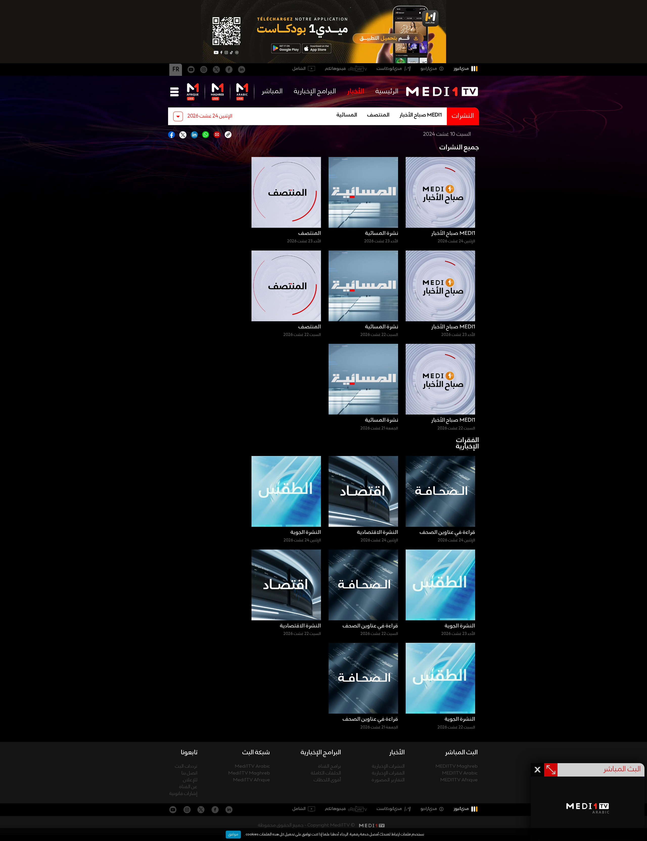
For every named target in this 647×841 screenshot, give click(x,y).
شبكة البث (256, 752)
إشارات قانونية (183, 793)
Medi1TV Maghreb (249, 773)
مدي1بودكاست (389, 68)
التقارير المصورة (388, 780)
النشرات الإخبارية (388, 766)
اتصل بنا (189, 773)
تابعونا (189, 752)
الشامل (299, 68)
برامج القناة (329, 766)
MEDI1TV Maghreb (456, 766)
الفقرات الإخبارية (388, 773)
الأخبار (355, 91)
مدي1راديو (429, 68)
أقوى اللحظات (327, 780)
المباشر (272, 91)
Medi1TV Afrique (251, 780)
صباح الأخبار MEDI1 (421, 115)
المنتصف (378, 115)
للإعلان (190, 780)
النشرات (463, 116)
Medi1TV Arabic (252, 766)
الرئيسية (387, 91)
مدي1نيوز (461, 68)
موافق (233, 834)
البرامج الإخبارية (315, 91)
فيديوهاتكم (335, 68)
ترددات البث (186, 766)
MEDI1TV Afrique (459, 780)
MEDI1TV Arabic (460, 773)
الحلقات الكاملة (326, 773)
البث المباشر (461, 752)
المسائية (347, 115)
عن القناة (188, 787)
